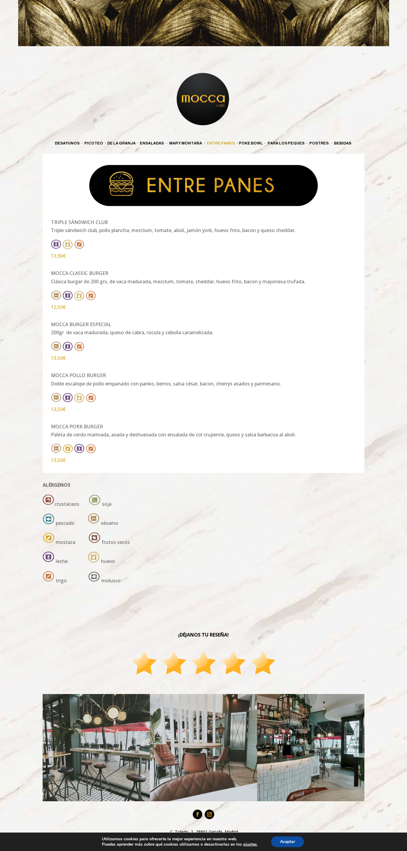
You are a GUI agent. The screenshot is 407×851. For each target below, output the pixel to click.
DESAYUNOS (67, 143)
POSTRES (319, 143)
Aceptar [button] (287, 841)
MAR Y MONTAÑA (185, 143)
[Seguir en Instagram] (209, 814)
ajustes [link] (250, 844)
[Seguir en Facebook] (197, 814)
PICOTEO (93, 143)
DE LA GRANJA (121, 143)
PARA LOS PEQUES (286, 143)
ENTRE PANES (221, 143)
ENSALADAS (152, 143)
